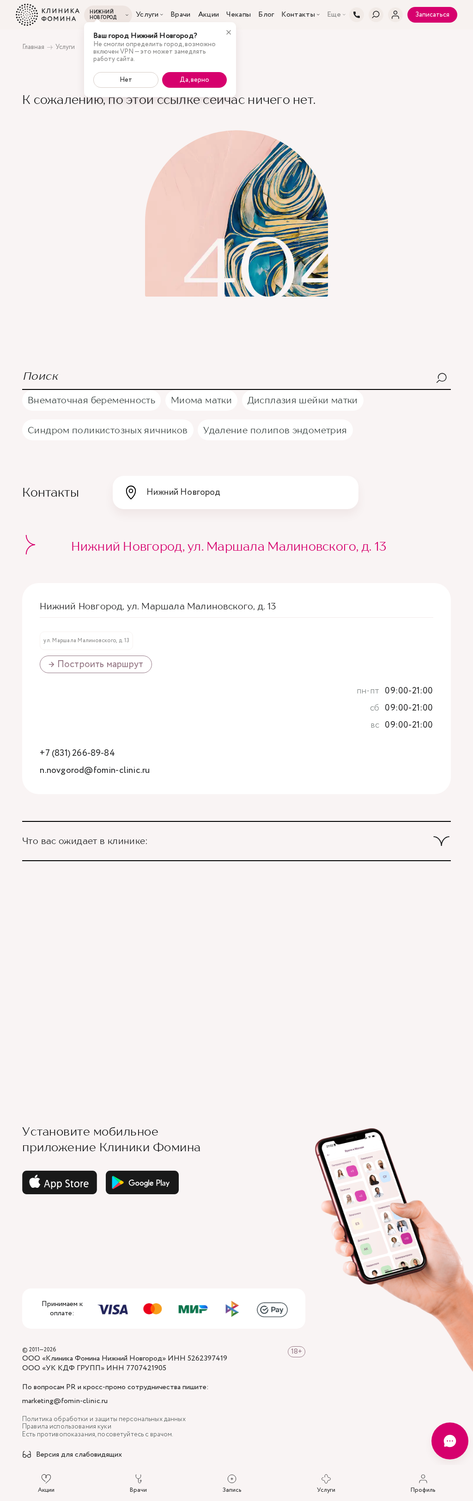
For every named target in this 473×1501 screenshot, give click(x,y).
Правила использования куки (66, 1427)
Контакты (298, 14)
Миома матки (201, 400)
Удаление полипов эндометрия (275, 430)
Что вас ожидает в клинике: (84, 840)
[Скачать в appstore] (59, 1183)
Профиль (423, 1490)
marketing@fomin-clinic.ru (65, 1401)
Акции (208, 14)
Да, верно (194, 80)
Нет (126, 80)
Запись (232, 1490)
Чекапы (238, 14)
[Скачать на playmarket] (142, 1183)
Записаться (432, 14)
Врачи (180, 14)
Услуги (147, 14)
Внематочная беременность (91, 400)
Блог (266, 14)
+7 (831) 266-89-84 (77, 754)
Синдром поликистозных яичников (108, 430)
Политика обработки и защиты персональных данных (104, 1419)
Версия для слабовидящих (79, 1455)
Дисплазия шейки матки (303, 400)
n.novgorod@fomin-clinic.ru (95, 771)
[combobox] (235, 492)
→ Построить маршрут (96, 664)
